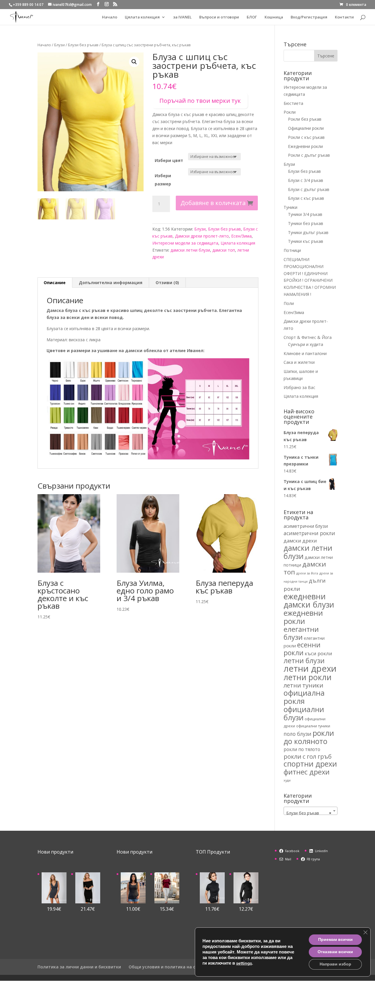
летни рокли (308, 677)
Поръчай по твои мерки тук (200, 101)
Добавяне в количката (213, 203)
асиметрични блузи (306, 526)
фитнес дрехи (307, 772)
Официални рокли (306, 128)
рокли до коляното (309, 737)
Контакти (344, 17)
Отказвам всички (335, 952)
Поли (289, 303)
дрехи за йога (307, 573)
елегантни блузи (301, 633)
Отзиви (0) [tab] (167, 282)
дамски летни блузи (190, 250)
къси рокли (318, 653)
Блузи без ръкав (83, 44)
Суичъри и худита (305, 344)
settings (244, 963)
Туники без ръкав (305, 223)
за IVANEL (182, 17)
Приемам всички (335, 939)
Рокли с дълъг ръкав (309, 155)
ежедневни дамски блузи (309, 600)
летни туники (303, 685)
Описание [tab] (55, 282)
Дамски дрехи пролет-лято (202, 236)
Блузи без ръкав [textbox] (308, 813)
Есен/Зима (241, 236)
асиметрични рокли (309, 533)
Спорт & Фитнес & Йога (308, 337)
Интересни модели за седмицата (185, 243)
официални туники (313, 726)
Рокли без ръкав (304, 119)
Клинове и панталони (305, 353)
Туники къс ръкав (305, 241)
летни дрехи (310, 668)
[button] (134, 62)
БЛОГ (252, 17)
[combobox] (311, 811)
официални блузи (304, 713)
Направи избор (335, 964)
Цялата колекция (142, 17)
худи (287, 780)
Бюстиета (293, 103)
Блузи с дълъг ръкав (308, 189)
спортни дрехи (310, 764)
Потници (292, 250)
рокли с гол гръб (308, 756)
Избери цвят (169, 160)
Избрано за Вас (299, 387)
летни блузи (304, 660)
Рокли (290, 112)
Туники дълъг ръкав (308, 232)
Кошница (274, 17)
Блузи (59, 44)
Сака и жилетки (299, 362)
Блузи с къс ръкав (306, 198)
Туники (290, 207)
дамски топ (223, 250)
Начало (109, 17)
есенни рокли (302, 648)
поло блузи (297, 733)
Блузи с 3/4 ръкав (305, 180)
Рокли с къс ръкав (306, 137)
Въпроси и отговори (219, 17)
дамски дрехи (300, 540)
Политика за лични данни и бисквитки (79, 967)
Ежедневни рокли (305, 146)
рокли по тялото (302, 749)
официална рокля (304, 697)
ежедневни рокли (303, 617)
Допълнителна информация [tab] (110, 282)
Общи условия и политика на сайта (167, 967)
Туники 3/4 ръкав (305, 214)
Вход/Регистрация (309, 17)
